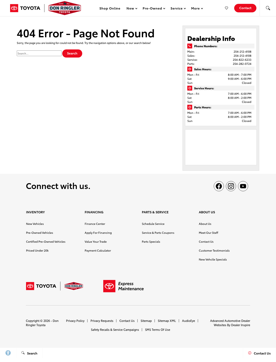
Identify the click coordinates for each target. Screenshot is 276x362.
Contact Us (206, 241)
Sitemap (146, 320)
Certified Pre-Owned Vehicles (45, 241)
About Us (205, 224)
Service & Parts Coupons (158, 233)
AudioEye (188, 320)
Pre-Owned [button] (152, 9)
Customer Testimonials (214, 250)
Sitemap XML (167, 320)
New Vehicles (35, 224)
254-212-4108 (242, 51)
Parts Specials (151, 241)
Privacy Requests (102, 320)
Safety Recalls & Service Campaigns (115, 329)
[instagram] (231, 186)
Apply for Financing (98, 233)
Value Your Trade (96, 241)
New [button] (131, 9)
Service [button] (176, 9)
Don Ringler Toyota (42, 322)
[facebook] (219, 186)
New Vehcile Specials (213, 259)
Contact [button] (245, 7)
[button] (268, 8)
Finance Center (95, 224)
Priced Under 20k (37, 250)
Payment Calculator (98, 250)
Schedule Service (153, 224)
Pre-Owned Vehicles (39, 233)
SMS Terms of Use (157, 329)
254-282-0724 (242, 64)
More (195, 9)
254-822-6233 (242, 60)
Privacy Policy (75, 320)
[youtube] (243, 186)
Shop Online (110, 8)
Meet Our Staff (208, 233)
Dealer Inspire (240, 325)
